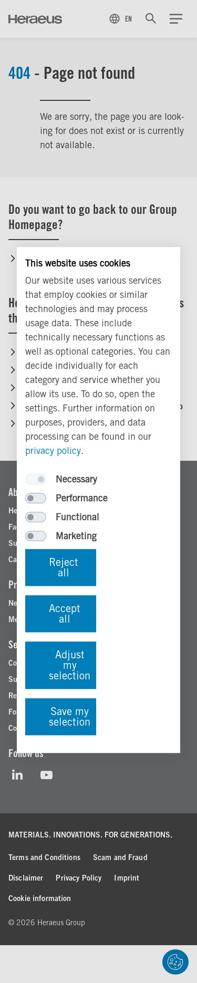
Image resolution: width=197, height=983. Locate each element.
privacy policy (53, 450)
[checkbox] (35, 479)
